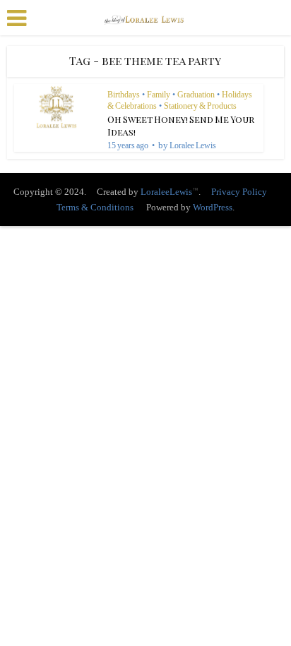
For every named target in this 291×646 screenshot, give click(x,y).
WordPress (212, 207)
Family (158, 95)
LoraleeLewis (166, 191)
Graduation (196, 95)
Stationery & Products (200, 106)
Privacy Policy (239, 191)
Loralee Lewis (193, 145)
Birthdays (123, 95)
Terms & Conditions (95, 207)
